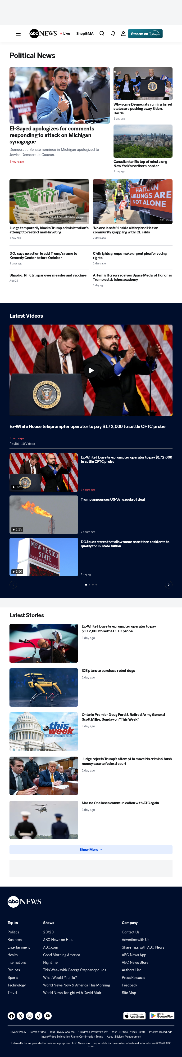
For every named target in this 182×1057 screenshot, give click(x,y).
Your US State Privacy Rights (128, 1031)
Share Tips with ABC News (143, 947)
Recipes (14, 970)
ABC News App (134, 955)
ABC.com (50, 947)
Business (14, 940)
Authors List (131, 970)
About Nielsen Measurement (124, 1036)
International (17, 962)
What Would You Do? (60, 978)
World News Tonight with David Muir (72, 993)
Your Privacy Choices (62, 1031)
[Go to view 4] (96, 584)
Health (13, 955)
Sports (13, 978)
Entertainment (19, 947)
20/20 (48, 932)
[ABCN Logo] (43, 33)
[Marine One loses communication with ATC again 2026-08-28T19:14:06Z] (43, 820)
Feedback (129, 985)
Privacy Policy (18, 1031)
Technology (17, 985)
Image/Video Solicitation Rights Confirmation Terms (72, 1036)
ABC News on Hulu (58, 940)
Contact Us (130, 932)
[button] (18, 33)
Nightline (50, 962)
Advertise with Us (135, 940)
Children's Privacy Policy (93, 1031)
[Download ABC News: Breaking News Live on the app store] (134, 1016)
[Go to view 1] (86, 585)
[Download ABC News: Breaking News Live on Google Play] (162, 1016)
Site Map (129, 993)
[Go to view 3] (93, 584)
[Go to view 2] (89, 584)
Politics (13, 932)
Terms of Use (38, 1031)
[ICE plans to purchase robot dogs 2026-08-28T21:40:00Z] (43, 687)
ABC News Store (135, 962)
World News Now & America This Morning (76, 985)
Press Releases (133, 978)
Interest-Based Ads (160, 1031)
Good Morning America (61, 955)
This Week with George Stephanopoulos (74, 970)
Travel (12, 993)
